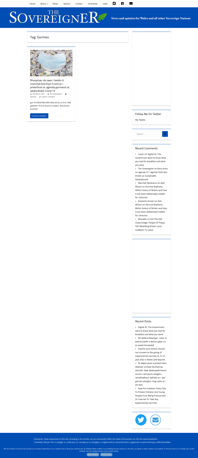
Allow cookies (93, 454)
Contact (79, 3)
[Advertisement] (151, 68)
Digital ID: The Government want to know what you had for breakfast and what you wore (150, 331)
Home (32, 3)
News (55, 3)
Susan (141, 154)
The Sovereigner (56, 94)
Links (105, 3)
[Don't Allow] (195, 452)
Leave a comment (48, 97)
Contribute (93, 3)
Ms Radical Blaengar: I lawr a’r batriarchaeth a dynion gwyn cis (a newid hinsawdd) (151, 342)
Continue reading (38, 116)
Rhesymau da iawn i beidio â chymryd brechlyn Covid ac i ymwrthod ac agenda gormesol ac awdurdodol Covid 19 (50, 85)
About (43, 3)
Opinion (66, 3)
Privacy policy (106, 454)
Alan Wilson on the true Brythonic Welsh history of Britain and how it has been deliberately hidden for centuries (151, 190)
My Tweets (140, 119)
